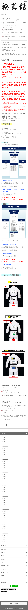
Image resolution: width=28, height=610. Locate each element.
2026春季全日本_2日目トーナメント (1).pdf (12, 395)
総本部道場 (3, 582)
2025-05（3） (5, 450)
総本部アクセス (4, 569)
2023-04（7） (5, 498)
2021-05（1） (5, 537)
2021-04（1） (5, 539)
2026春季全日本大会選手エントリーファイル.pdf (13, 410)
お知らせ (3, 433)
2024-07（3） (5, 465)
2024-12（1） (5, 456)
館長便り (3, 555)
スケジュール (4, 562)
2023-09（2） (5, 487)
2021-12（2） (5, 528)
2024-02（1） (5, 476)
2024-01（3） (5, 478)
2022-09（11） (6, 513)
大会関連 (3, 559)
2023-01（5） (5, 504)
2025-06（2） (5, 448)
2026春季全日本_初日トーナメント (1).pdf (12, 392)
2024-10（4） (5, 459)
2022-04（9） (5, 524)
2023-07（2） (5, 491)
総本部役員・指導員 (6, 565)
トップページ (4, 430)
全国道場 (3, 552)
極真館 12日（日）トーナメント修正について (12, 20)
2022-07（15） (6, 517)
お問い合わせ (4, 575)
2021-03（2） (5, 541)
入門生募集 (3, 549)
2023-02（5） (5, 502)
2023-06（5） (5, 493)
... (23, 424)
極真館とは (3, 545)
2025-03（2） (5, 454)
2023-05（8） (5, 496)
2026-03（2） (5, 443)
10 (21, 424)
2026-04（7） (5, 441)
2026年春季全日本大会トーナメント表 (10, 385)
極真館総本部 (11, 608)
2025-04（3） (5, 452)
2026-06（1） (5, 439)
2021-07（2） (5, 533)
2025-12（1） (5, 446)
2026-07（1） (5, 437)
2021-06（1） (5, 535)
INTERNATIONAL (5, 579)
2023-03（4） (5, 500)
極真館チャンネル (5, 572)
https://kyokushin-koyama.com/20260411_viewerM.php (13, 54)
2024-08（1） (5, 463)
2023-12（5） (5, 480)
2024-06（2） (5, 467)
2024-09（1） (5, 461)
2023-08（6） (5, 489)
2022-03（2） (5, 526)
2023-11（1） (5, 483)
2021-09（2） (5, 530)
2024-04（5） (5, 472)
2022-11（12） (6, 509)
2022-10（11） (6, 511)
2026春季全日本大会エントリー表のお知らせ (12, 402)
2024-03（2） (5, 474)
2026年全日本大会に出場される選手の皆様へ (12, 60)
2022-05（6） (5, 522)
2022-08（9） (5, 515)
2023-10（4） (5, 485)
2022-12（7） (5, 506)
